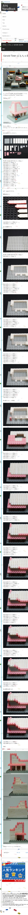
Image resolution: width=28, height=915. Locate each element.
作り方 (18, 852)
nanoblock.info (6, 2)
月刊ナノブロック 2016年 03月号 (12, 45)
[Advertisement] (14, 876)
